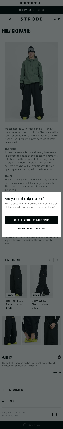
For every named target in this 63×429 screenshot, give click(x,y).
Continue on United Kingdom (31, 229)
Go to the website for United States (31, 220)
